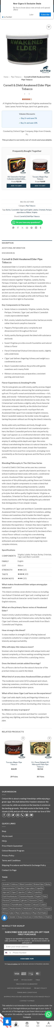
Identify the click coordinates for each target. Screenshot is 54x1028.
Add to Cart (16, 185)
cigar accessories (9, 888)
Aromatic (6, 884)
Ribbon (28, 212)
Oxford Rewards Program (13, 850)
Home (6, 77)
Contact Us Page (9, 870)
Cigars (13, 892)
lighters (5, 909)
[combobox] (8, 953)
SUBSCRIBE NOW (27, 958)
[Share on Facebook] (18, 228)
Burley (8, 210)
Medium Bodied (15, 909)
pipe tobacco (21, 212)
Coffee (29, 892)
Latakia (35, 210)
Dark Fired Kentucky (10, 896)
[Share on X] (22, 228)
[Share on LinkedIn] (36, 228)
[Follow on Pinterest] (27, 815)
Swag (20, 917)
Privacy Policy (8, 855)
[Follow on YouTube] (31, 815)
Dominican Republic (26, 896)
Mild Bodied (28, 909)
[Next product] (25, 94)
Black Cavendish (26, 884)
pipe (11, 913)
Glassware (33, 900)
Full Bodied (15, 900)
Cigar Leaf (23, 210)
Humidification (17, 905)
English (29, 210)
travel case (28, 917)
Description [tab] (7, 243)
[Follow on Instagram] (9, 815)
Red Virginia (42, 913)
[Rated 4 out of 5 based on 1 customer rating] (27, 99)
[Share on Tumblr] (41, 228)
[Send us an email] (18, 815)
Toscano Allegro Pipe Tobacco (14, 763)
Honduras (6, 905)
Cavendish (15, 210)
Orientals (42, 210)
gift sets (24, 900)
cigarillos (40, 888)
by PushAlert (8, 17)
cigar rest (6, 892)
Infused (35, 905)
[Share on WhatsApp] (13, 228)
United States (38, 917)
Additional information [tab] (13, 248)
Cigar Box (20, 888)
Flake (45, 896)
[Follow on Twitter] (13, 815)
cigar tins (21, 892)
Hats (40, 900)
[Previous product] (29, 94)
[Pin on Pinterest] (32, 228)
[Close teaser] (16, 1024)
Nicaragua (38, 909)
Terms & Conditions (12, 964)
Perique (48, 210)
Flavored (6, 900)
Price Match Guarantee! (12, 846)
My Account (7, 836)
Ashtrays (14, 884)
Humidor (27, 905)
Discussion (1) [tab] (8, 253)
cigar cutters (30, 888)
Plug (34, 913)
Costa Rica (37, 892)
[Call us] (22, 815)
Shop (4, 831)
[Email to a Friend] (27, 228)
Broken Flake (38, 884)
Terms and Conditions (11, 860)
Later (31, 14)
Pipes (17, 913)
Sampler (13, 917)
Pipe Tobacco (16, 77)
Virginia (34, 212)
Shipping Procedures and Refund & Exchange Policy (24, 865)
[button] (48, 1014)
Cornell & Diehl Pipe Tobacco (29, 216)
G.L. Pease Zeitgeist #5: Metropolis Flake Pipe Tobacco (40, 764)
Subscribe (45, 14)
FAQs (4, 841)
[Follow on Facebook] (4, 815)
